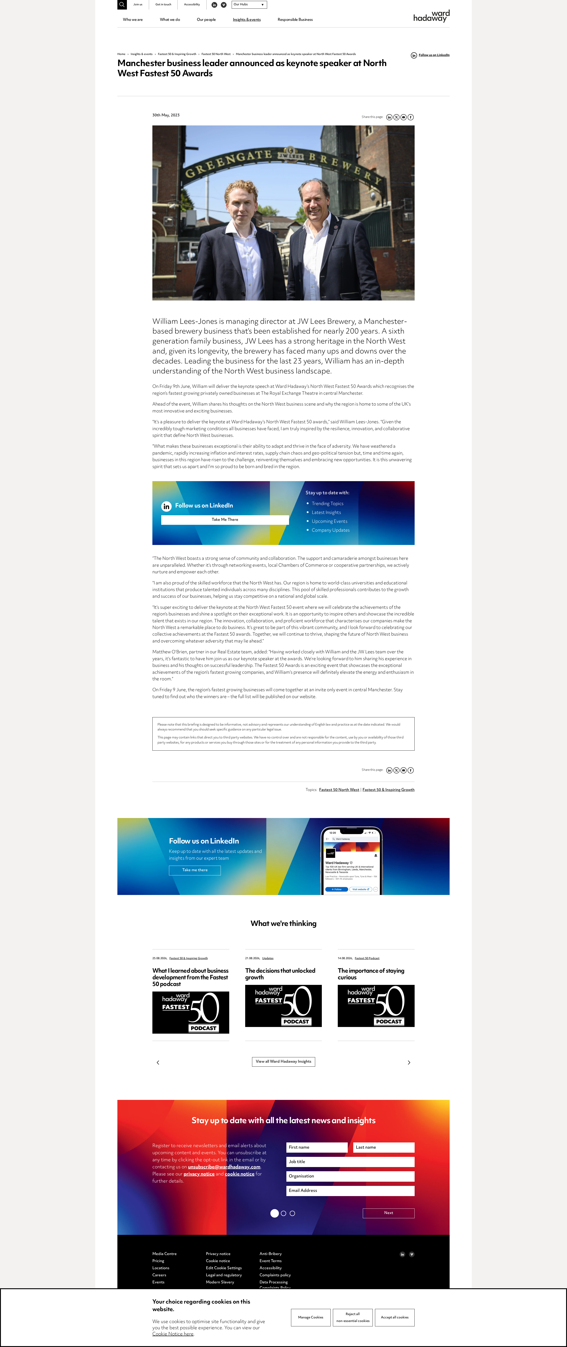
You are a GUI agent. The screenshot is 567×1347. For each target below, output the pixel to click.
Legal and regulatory (224, 1275)
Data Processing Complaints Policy (275, 1285)
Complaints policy (275, 1275)
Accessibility (192, 5)
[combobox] (249, 5)
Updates (268, 959)
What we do (170, 20)
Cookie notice (218, 1261)
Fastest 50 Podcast (367, 959)
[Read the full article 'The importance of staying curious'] (376, 1006)
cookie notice (239, 1174)
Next (409, 1062)
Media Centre (164, 1254)
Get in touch (163, 5)
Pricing (158, 1261)
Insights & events (247, 20)
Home (121, 54)
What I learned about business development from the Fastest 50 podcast (190, 978)
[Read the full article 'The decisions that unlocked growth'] (283, 1006)
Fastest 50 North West (216, 54)
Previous (157, 1062)
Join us (137, 5)
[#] (122, 5)
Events (158, 1282)
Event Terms (271, 1261)
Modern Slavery (220, 1282)
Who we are (133, 20)
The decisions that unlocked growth (280, 974)
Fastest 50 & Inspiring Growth (177, 54)
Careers (159, 1275)
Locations (160, 1268)
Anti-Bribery (271, 1254)
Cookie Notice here (173, 1334)
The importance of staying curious (371, 974)
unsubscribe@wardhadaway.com (224, 1167)
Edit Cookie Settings (224, 1268)
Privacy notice (218, 1254)
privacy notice (199, 1174)
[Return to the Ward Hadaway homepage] (432, 16)
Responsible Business (295, 20)
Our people (206, 20)
